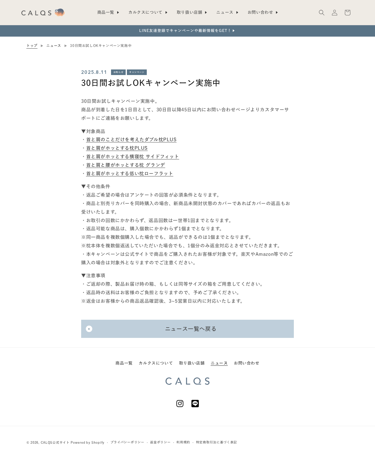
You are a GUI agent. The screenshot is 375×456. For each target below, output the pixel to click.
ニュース (53, 45)
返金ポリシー (160, 442)
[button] (321, 12)
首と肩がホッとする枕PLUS (117, 148)
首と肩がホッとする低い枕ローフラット (129, 173)
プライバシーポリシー (127, 442)
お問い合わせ (247, 363)
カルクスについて (156, 363)
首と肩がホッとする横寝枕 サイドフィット (132, 156)
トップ (32, 45)
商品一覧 (123, 363)
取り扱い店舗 (192, 363)
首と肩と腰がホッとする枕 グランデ (125, 164)
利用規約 (183, 442)
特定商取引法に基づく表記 (216, 442)
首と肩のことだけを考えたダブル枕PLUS (131, 139)
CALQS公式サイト (55, 442)
